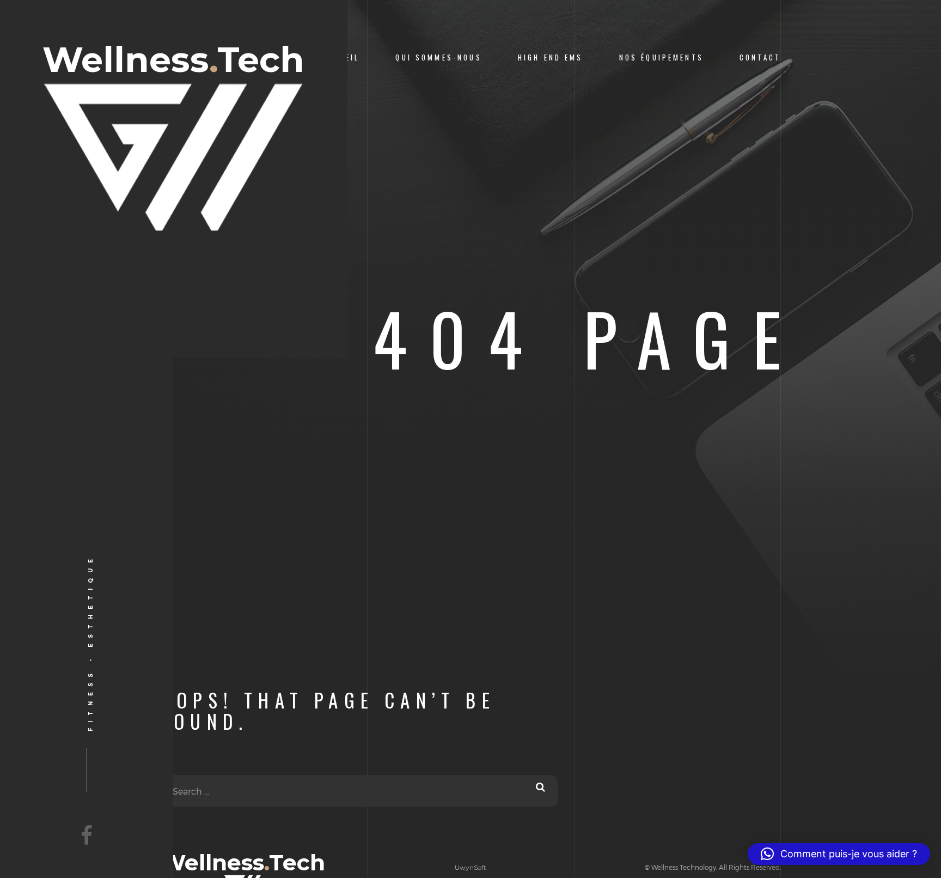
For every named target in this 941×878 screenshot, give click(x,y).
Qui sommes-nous (438, 57)
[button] (839, 854)
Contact (760, 57)
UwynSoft (470, 867)
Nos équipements (661, 57)
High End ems (550, 57)
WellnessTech (173, 61)
